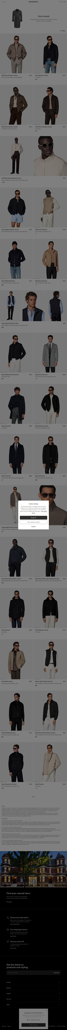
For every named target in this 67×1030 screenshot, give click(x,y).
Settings (33, 526)
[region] (33, 515)
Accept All (33, 517)
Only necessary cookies (33, 522)
